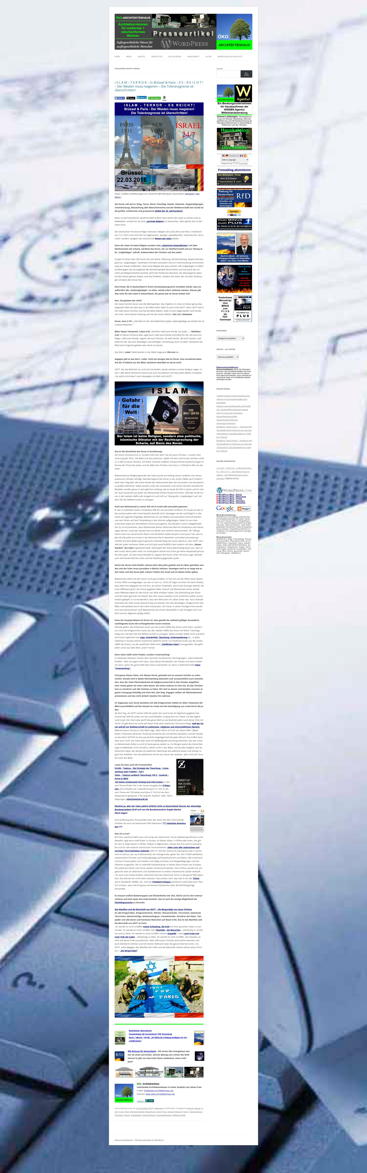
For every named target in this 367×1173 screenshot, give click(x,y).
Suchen (219, 68)
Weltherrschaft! (179, 1115)
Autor (208, 56)
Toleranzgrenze (195, 1111)
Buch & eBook (174, 56)
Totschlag (119, 1115)
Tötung (127, 1115)
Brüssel (190, 1108)
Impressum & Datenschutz (230, 56)
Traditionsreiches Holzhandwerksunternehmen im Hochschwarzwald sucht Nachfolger (233, 399)
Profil (129, 56)
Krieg (127, 1111)
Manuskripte (193, 56)
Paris (164, 1111)
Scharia (170, 1111)
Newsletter (156, 56)
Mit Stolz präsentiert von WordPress (149, 1140)
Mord (159, 1111)
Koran (121, 1111)
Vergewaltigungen (164, 1115)
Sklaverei (178, 1111)
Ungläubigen (136, 1115)
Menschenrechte (137, 1111)
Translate (243, 163)
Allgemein (159, 1108)
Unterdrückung (148, 1115)
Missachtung (150, 1111)
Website (141, 56)
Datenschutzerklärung (123, 1140)
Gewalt (197, 1108)
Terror (185, 1111)
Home (117, 56)
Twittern (141, 1101)
